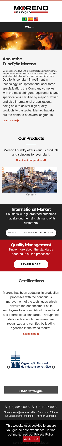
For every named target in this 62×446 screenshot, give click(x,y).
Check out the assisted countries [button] (31, 232)
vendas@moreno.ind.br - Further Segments (32, 415)
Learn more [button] (31, 264)
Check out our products (30, 160)
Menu (31, 27)
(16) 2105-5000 (46, 407)
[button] (4, 41)
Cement (31, 194)
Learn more (10, 120)
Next (56, 182)
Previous (6, 182)
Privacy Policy (43, 434)
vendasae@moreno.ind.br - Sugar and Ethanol (32, 412)
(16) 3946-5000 (19, 407)
